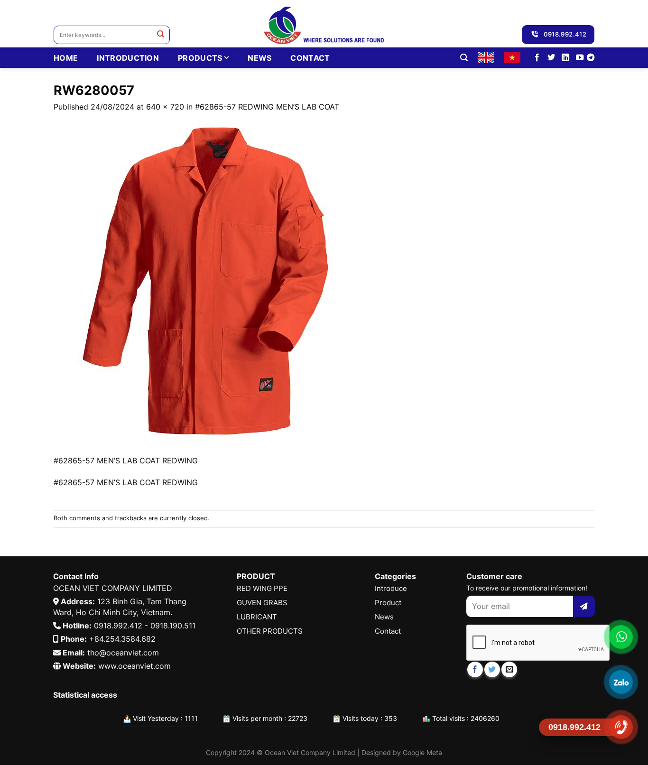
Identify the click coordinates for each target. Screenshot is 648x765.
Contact (310, 58)
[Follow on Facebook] (537, 58)
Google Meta (422, 752)
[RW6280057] (205, 283)
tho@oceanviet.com (123, 652)
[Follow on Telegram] (590, 58)
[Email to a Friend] (509, 669)
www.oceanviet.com (134, 666)
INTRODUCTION (128, 58)
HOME (66, 58)
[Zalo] (621, 682)
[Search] (464, 57)
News (259, 58)
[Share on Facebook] (475, 669)
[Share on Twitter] (492, 669)
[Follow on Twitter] (551, 58)
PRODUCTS (200, 58)
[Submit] (160, 35)
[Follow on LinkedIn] (565, 58)
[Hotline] (621, 727)
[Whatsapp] (621, 637)
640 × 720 (165, 106)
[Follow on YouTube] (580, 58)
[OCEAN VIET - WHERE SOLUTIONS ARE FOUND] (324, 23)
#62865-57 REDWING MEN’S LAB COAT (267, 106)
